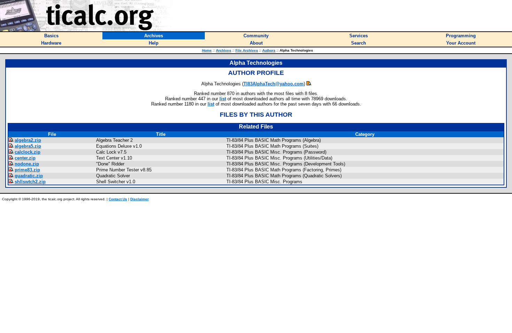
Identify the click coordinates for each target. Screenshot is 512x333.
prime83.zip (27, 169)
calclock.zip (27, 152)
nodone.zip (27, 163)
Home (207, 50)
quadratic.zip (29, 175)
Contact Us (118, 199)
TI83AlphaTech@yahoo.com (273, 83)
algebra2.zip (28, 140)
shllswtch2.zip (30, 181)
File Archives (246, 50)
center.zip (25, 158)
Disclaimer (139, 199)
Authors (269, 50)
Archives (223, 50)
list (222, 98)
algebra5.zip (28, 146)
